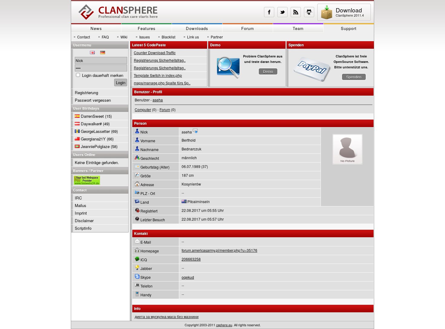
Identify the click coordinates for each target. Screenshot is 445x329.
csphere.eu (224, 325)
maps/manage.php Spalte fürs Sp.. (162, 82)
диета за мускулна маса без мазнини (167, 316)
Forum (247, 28)
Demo (268, 71)
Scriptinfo (83, 228)
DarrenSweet (92, 116)
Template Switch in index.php (158, 75)
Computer (143, 109)
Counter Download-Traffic (155, 52)
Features (147, 28)
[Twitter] (282, 12)
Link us (191, 36)
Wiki (122, 36)
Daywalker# (91, 124)
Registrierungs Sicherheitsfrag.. (160, 60)
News (96, 28)
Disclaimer (84, 220)
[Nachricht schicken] (195, 131)
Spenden (353, 76)
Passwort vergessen (93, 100)
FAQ (103, 36)
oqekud (188, 277)
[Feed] (296, 12)
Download (350, 12)
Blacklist (166, 36)
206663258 (191, 259)
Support (349, 28)
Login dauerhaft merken (102, 75)
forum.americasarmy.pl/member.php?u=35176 (219, 250)
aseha (158, 99)
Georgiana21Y (93, 139)
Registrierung (86, 92)
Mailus (80, 205)
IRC (78, 198)
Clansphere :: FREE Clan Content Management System (118, 12)
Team (298, 28)
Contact (82, 36)
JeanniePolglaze (95, 146)
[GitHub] (309, 12)
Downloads (197, 28)
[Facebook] (269, 12)
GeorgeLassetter (95, 131)
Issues (143, 36)
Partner (215, 36)
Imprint (81, 213)
